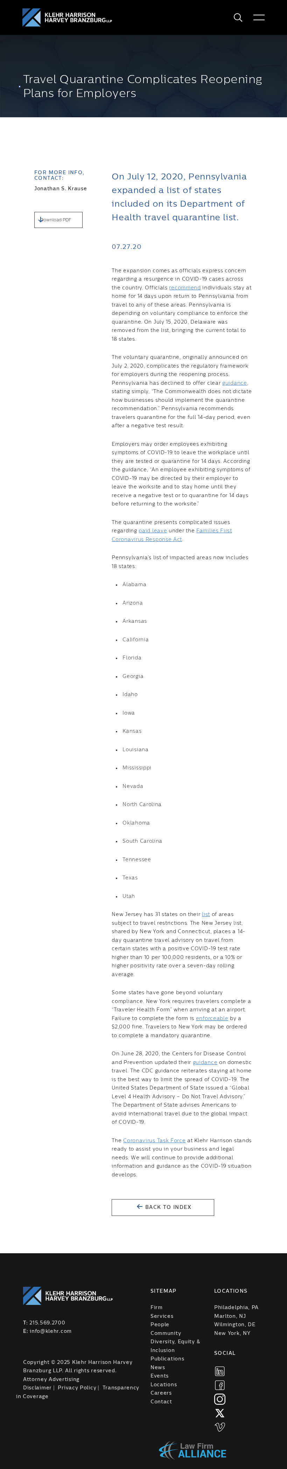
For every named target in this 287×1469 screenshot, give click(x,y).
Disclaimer (37, 1388)
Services (162, 1316)
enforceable (212, 1018)
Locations (163, 1384)
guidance (234, 383)
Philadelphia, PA (236, 1307)
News (157, 1367)
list (206, 914)
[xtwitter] (219, 1413)
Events (159, 1376)
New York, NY (232, 1333)
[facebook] (219, 1385)
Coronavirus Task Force (154, 1140)
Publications (167, 1359)
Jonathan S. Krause (60, 188)
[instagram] (219, 1399)
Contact (161, 1402)
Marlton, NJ (230, 1316)
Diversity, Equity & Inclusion (175, 1346)
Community (165, 1333)
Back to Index (167, 1207)
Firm (156, 1307)
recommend (185, 288)
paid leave (153, 531)
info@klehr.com (51, 1331)
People (159, 1324)
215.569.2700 (47, 1323)
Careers (161, 1393)
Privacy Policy (77, 1388)
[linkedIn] (219, 1371)
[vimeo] (219, 1427)
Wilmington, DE (234, 1324)
